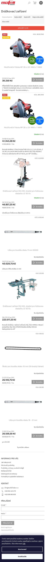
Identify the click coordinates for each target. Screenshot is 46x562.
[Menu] (41, 3)
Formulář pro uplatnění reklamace (12, 477)
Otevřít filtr (23, 28)
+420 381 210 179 (10, 491)
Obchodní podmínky (8, 465)
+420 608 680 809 (10, 494)
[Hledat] (29, 3)
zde (24, 543)
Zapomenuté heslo (7, 530)
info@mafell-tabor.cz (11, 488)
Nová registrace (6, 527)
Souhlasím (22, 556)
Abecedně (5, 22)
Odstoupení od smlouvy (9, 474)
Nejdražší (27, 17)
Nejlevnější (18, 17)
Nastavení (22, 549)
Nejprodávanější (38, 17)
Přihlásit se (7, 523)
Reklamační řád (6, 471)
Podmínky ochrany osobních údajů (12, 468)
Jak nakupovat (6, 462)
